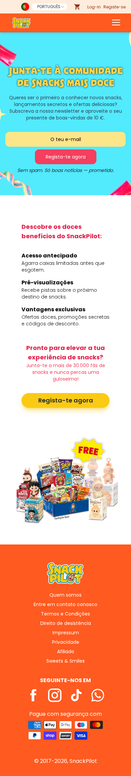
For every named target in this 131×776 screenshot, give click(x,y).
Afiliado (65, 651)
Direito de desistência (65, 623)
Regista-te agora (65, 400)
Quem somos (65, 595)
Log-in (94, 7)
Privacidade (65, 642)
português (48, 6)
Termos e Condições (65, 613)
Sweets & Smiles (65, 661)
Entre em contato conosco (65, 604)
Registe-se (114, 7)
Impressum (65, 632)
